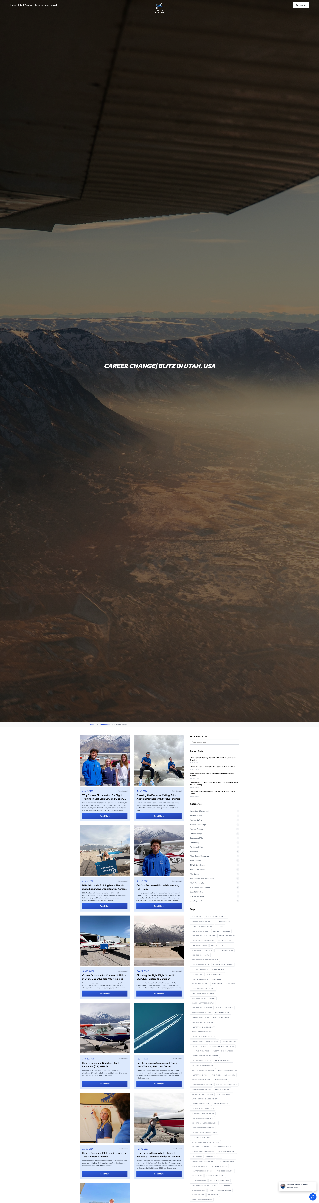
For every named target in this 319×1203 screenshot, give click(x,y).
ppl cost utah (197, 974)
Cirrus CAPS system (199, 945)
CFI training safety (219, 1166)
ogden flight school (227, 936)
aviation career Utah (226, 1152)
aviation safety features (202, 950)
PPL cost (220, 926)
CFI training (226, 1185)
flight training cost (200, 931)
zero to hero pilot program (203, 993)
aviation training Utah (219, 1180)
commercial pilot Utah (201, 1147)
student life (213, 1195)
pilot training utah (222, 921)
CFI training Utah (221, 1104)
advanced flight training (202, 1094)
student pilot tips (199, 1046)
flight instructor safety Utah (204, 1185)
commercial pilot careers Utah (204, 1123)
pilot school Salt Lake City (203, 1152)
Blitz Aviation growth (201, 1104)
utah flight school (200, 984)
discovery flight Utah (215, 1176)
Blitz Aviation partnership (202, 1065)
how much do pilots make (216, 917)
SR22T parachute (217, 945)
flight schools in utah (201, 921)
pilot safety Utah (222, 1089)
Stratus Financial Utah (201, 1060)
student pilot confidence (226, 1084)
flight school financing (202, 1008)
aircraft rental (198, 1190)
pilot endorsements (200, 969)
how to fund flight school (203, 1070)
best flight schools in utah (203, 941)
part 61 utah (231, 984)
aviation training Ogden (202, 1084)
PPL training (197, 1176)
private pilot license (200, 979)
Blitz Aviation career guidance (204, 1132)
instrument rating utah (201, 1012)
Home (92, 724)
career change (198, 1195)
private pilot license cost (202, 926)
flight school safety (200, 955)
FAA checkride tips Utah (228, 1070)
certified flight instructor (203, 1108)
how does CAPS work (224, 950)
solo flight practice (200, 1051)
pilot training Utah (199, 1075)
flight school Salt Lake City (223, 1075)
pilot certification (221, 1017)
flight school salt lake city (203, 936)
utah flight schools (221, 931)
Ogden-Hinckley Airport (201, 1032)
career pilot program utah (203, 1003)
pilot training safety (226, 1161)
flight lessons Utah (225, 1171)
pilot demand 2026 (224, 1094)
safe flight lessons (199, 1166)
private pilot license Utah (202, 1171)
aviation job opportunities (203, 1128)
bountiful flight (225, 941)
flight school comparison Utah (205, 1041)
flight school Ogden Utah (202, 1022)
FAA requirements (199, 1180)
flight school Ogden (200, 1017)
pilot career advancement (202, 1118)
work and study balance (202, 1200)
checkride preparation (201, 1080)
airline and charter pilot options (205, 1142)
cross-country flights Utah (222, 1046)
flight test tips (221, 1080)
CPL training (197, 1156)
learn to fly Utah (229, 1041)
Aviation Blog (104, 724)
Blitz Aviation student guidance (205, 1056)
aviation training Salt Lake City (205, 1099)
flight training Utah (223, 1147)
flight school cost (215, 974)
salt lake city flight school (203, 989)
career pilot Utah (213, 1156)
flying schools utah (224, 1008)
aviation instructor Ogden (203, 1113)
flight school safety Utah (202, 1161)
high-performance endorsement (205, 960)
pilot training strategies (223, 1051)
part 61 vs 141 (217, 979)
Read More (105, 816)
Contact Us (301, 5)
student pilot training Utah (203, 1037)
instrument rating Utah (201, 1089)
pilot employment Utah (201, 1137)
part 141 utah (217, 984)
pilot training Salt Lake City (203, 1027)
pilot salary (197, 917)
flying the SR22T (218, 969)
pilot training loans (223, 1060)
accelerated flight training (203, 998)
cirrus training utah (200, 964)
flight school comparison (220, 1190)
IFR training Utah (222, 1012)
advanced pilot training (223, 964)
